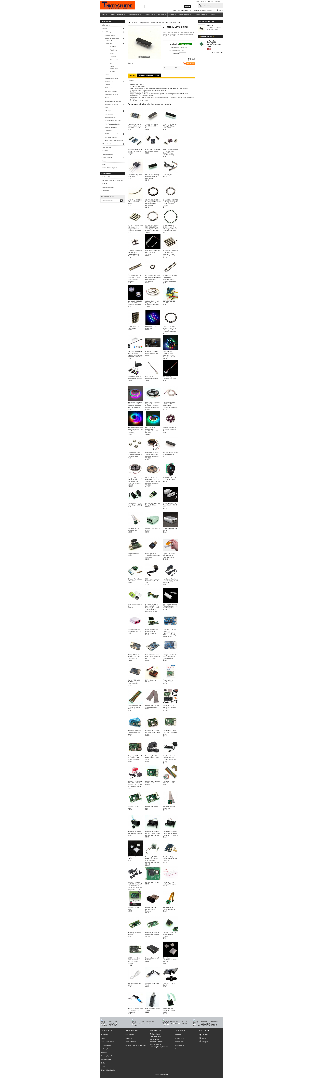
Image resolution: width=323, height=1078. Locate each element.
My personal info (180, 1045)
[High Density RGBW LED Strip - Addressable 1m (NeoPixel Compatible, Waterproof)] (170, 400)
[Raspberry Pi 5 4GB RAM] (135, 804)
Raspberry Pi (109, 81)
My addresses (179, 1042)
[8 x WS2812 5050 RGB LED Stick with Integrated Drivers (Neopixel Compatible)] (170, 274)
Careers (104, 183)
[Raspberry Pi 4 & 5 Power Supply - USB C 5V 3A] (152, 754)
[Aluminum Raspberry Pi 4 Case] (170, 526)
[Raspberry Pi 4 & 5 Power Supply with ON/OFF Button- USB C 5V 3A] (170, 754)
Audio (106, 107)
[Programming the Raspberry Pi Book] (170, 678)
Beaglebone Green (133, 553)
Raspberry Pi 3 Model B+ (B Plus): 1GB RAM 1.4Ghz (170, 732)
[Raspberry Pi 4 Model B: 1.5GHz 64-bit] (152, 779)
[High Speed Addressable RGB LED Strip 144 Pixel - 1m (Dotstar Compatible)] (135, 425)
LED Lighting (108, 111)
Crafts (104, 164)
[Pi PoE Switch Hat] (152, 678)
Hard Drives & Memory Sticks (114, 140)
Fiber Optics (108, 130)
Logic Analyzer (167, 174)
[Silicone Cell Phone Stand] (170, 981)
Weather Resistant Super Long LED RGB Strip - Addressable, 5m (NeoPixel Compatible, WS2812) (152, 481)
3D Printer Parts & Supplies (113, 121)
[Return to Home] (129, 23)
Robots (171, 15)
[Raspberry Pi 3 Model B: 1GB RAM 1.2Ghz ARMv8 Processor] (135, 754)
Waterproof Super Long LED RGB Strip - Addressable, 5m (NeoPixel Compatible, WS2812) (135, 481)
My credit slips (179, 1038)
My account (180, 1031)
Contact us (129, 1038)
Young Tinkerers (183, 15)
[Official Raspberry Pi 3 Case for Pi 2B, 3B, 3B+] (135, 628)
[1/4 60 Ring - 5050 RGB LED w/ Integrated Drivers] (135, 198)
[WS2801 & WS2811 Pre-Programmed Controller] (135, 375)
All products (106, 25)
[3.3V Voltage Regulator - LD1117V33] (135, 173)
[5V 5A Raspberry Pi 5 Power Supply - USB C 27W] (170, 501)
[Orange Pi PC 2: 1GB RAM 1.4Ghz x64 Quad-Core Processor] (152, 653)
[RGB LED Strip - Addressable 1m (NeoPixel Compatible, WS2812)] (152, 425)
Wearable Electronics (111, 104)
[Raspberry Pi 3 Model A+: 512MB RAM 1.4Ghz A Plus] (152, 729)
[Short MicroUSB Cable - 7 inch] (152, 981)
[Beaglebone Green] (135, 552)
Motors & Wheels (110, 35)
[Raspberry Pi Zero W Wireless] (135, 931)
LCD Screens (109, 114)
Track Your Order (200, 1)
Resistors (113, 47)
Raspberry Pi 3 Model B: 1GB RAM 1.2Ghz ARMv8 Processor (135, 757)
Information (106, 173)
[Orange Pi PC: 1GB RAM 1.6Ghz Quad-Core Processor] (135, 678)
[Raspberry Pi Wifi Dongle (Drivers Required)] (152, 905)
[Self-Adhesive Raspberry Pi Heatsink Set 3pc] (170, 956)
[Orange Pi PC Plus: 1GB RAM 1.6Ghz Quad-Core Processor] (170, 653)
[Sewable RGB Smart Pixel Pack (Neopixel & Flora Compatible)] (135, 451)
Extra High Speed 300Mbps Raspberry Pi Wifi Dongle (152, 555)
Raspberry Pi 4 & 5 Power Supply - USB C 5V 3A (152, 757)
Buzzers (112, 71)
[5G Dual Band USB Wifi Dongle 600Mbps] (152, 501)
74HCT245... (211, 25)
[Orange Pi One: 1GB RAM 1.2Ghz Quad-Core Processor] (135, 653)
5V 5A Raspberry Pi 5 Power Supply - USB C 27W (170, 504)
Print (131, 63)
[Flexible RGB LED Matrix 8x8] (152, 324)
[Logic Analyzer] (170, 173)
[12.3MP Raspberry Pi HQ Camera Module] (170, 476)
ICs (111, 63)
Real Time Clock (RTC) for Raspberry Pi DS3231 (170, 934)
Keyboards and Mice (111, 137)
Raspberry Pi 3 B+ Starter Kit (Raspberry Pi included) (170, 707)
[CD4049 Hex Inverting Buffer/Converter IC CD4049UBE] (152, 173)
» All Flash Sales (217, 52)
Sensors (107, 84)
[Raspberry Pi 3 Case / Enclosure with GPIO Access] (135, 729)
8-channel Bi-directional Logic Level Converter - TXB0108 (135, 151)
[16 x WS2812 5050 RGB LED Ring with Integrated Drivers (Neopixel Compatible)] (170, 198)
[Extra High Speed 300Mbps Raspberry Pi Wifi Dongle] (152, 552)
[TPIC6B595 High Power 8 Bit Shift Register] (170, 451)
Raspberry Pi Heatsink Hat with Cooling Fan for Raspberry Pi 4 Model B (152, 833)
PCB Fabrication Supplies (112, 124)
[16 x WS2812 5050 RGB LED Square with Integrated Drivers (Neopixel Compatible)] (135, 223)
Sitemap (217, 1)
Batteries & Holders (111, 91)
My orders (178, 1034)
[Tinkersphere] (117, 5)
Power (107, 98)
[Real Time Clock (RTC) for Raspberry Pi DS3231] (170, 931)
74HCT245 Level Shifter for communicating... (214, 28)
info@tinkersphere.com (161, 1047)
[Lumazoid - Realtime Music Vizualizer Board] (152, 350)
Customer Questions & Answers (148, 75)
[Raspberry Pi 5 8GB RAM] (152, 804)
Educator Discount (108, 187)
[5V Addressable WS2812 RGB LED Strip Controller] (152, 249)
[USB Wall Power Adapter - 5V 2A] (152, 1007)
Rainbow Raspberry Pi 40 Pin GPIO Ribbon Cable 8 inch (134, 707)
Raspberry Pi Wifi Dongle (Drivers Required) (150, 909)
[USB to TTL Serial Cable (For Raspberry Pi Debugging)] (135, 1007)
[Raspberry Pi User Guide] (135, 905)
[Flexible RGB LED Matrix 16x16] (135, 324)
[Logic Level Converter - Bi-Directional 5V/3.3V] (152, 147)
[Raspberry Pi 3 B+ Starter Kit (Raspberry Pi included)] (170, 703)
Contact (210, 1)
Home (102, 15)
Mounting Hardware (111, 127)
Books (213, 14)
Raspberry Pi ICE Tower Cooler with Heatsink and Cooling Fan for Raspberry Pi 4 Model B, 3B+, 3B (152, 860)
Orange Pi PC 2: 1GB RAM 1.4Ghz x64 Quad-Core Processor (152, 656)
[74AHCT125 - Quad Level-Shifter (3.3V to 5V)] (152, 122)
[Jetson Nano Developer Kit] (135, 602)
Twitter (204, 1038)
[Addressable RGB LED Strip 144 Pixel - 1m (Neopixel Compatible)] (152, 299)
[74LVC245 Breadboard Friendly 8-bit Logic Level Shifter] (170, 122)
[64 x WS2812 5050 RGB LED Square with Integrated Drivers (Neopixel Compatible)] (170, 249)
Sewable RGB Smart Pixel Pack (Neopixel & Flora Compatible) (135, 454)
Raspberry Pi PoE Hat (152, 882)
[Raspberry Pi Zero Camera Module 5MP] (170, 905)
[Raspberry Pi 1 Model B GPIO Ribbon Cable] (152, 703)
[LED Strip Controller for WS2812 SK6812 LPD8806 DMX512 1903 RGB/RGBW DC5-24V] (135, 350)
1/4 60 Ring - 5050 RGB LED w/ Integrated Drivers (135, 201)
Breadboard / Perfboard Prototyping (112, 39)
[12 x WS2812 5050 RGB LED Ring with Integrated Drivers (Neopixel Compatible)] (152, 198)
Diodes (112, 53)
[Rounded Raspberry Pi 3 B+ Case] (152, 956)
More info (132, 75)
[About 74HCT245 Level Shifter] (201, 28)
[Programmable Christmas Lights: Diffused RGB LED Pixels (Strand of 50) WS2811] (170, 350)
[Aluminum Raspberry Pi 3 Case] (152, 526)
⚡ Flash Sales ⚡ (206, 37)
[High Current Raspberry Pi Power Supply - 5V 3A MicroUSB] (170, 577)
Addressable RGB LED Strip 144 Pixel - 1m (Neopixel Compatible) (152, 302)
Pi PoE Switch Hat (150, 680)
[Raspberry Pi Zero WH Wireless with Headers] (152, 931)
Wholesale (105, 190)
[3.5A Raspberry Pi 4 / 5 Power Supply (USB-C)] (135, 501)
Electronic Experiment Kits (113, 101)
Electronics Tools (133, 15)
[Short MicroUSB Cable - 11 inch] (135, 981)
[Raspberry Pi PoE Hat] (152, 880)
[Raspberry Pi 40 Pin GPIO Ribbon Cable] (170, 779)
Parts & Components (116, 15)
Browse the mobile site (161, 1074)
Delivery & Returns (108, 177)
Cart (207, 6)
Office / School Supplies (109, 168)
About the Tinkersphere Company (112, 180)
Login (221, 10)
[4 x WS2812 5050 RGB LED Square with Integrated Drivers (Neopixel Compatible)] (135, 249)
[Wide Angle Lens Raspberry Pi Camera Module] (170, 1007)
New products (130, 1034)
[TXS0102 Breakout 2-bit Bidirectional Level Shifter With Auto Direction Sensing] (170, 147)
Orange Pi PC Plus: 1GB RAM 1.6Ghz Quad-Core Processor (170, 656)
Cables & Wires (109, 88)
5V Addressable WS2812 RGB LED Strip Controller (152, 252)
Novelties (160, 15)
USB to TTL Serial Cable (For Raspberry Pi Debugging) (135, 1010)
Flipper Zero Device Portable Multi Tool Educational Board (169, 555)
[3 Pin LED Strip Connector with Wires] (152, 375)
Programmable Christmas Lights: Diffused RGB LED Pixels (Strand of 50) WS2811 (169, 355)
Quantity (176, 53)
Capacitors (113, 56)
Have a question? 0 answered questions (177, 68)
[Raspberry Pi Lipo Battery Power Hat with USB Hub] (170, 855)
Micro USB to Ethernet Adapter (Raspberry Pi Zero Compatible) (170, 606)
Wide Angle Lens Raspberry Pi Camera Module (169, 1010)
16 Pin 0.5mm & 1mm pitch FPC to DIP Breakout (214, 42)
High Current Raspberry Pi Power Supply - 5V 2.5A (152, 580)
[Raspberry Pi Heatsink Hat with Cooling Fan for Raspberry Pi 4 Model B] (152, 830)
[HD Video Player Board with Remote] (135, 577)
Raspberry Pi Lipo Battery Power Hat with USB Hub (170, 858)
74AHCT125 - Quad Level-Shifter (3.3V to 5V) (151, 125)
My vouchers (179, 1049)
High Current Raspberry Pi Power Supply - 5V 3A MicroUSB (170, 580)
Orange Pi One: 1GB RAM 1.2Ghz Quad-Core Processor (134, 656)
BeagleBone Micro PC (111, 78)
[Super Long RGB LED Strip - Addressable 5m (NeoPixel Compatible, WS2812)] (152, 451)
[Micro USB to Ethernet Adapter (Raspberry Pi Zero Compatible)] (170, 602)
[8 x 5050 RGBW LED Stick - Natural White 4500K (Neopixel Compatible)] (135, 274)
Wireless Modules (110, 117)
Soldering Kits (148, 15)
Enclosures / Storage (111, 94)
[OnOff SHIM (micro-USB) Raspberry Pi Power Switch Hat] (152, 628)
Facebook (205, 1034)
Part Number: (174, 50)
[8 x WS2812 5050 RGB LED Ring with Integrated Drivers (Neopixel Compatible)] (152, 274)
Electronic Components (114, 67)
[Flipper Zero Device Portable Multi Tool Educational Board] (170, 552)
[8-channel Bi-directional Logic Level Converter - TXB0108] (135, 147)
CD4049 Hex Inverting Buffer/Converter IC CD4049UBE (152, 176)
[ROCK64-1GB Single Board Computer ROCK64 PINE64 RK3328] (135, 956)
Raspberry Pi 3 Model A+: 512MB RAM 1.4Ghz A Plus (152, 732)
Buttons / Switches (115, 60)
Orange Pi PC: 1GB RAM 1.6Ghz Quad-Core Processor (134, 681)
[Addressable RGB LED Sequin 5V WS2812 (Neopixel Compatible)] (135, 299)
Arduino (107, 75)
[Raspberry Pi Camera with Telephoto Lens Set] (135, 830)
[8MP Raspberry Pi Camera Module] (135, 526)
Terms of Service (131, 1042)
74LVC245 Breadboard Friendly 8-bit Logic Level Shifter (170, 125)
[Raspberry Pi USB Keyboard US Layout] (170, 880)
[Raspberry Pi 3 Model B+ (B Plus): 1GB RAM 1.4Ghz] (170, 729)
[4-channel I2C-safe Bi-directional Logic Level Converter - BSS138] (135, 122)
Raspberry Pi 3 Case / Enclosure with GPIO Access (134, 732)
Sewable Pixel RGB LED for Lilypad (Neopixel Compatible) (170, 429)
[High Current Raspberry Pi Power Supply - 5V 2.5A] (152, 577)
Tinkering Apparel (199, 15)
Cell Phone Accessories (112, 134)
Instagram (205, 1042)
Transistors (113, 50)
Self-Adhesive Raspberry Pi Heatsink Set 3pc (170, 959)
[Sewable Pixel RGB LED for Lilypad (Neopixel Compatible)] (170, 425)
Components (109, 43)
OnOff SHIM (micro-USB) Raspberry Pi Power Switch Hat (151, 631)
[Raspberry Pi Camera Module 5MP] (170, 804)
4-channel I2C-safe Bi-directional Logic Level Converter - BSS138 (134, 125)
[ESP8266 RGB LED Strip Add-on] (170, 299)
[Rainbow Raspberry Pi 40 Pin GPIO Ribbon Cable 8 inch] (135, 703)
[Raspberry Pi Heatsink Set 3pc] (135, 855)
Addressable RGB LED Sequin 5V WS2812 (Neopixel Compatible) (135, 302)
